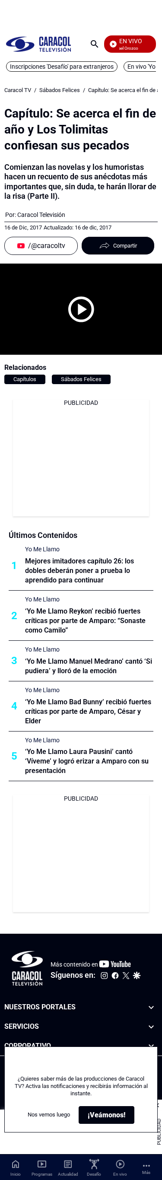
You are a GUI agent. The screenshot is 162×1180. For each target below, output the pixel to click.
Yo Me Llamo (42, 549)
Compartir (125, 245)
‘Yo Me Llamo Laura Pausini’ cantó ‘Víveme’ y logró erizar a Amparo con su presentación (87, 761)
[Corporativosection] (151, 1046)
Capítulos (24, 379)
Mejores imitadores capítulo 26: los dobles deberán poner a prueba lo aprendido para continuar (79, 570)
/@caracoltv (46, 246)
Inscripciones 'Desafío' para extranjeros (62, 66)
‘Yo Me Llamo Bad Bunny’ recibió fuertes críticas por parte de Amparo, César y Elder (88, 711)
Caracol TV (17, 90)
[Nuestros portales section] (151, 1007)
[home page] (38, 43)
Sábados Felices (59, 90)
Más (146, 1172)
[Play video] (81, 309)
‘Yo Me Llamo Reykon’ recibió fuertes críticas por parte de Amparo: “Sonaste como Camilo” (85, 620)
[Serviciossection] (151, 1026)
